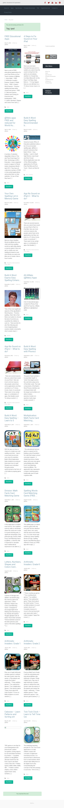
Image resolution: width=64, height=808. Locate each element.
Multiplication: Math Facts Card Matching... (31, 418)
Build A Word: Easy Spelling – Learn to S (12, 418)
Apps (8, 107)
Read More (9, 110)
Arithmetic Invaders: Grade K (32, 563)
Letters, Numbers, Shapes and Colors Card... (13, 564)
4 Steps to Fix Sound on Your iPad (30, 39)
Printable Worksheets (50, 76)
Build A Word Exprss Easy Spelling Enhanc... (13, 277)
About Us (47, 71)
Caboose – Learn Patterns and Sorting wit (12, 714)
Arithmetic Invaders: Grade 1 (13, 642)
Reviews (31, 174)
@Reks (6, 44)
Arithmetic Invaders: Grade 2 (32, 642)
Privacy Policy (48, 83)
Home (5, 19)
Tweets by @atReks (50, 46)
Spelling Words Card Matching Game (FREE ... (31, 493)
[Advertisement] (54, 28)
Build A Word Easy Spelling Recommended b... (31, 122)
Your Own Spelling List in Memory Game (11, 196)
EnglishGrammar (49, 79)
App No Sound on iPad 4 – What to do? (32, 196)
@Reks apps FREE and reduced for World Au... (10, 122)
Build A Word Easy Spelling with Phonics (30, 349)
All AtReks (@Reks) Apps (30, 276)
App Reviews (48, 74)
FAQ (46, 78)
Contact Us (48, 81)
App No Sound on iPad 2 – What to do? (13, 349)
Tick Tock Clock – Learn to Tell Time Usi (32, 714)
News (27, 92)
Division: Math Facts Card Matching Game (12, 493)
